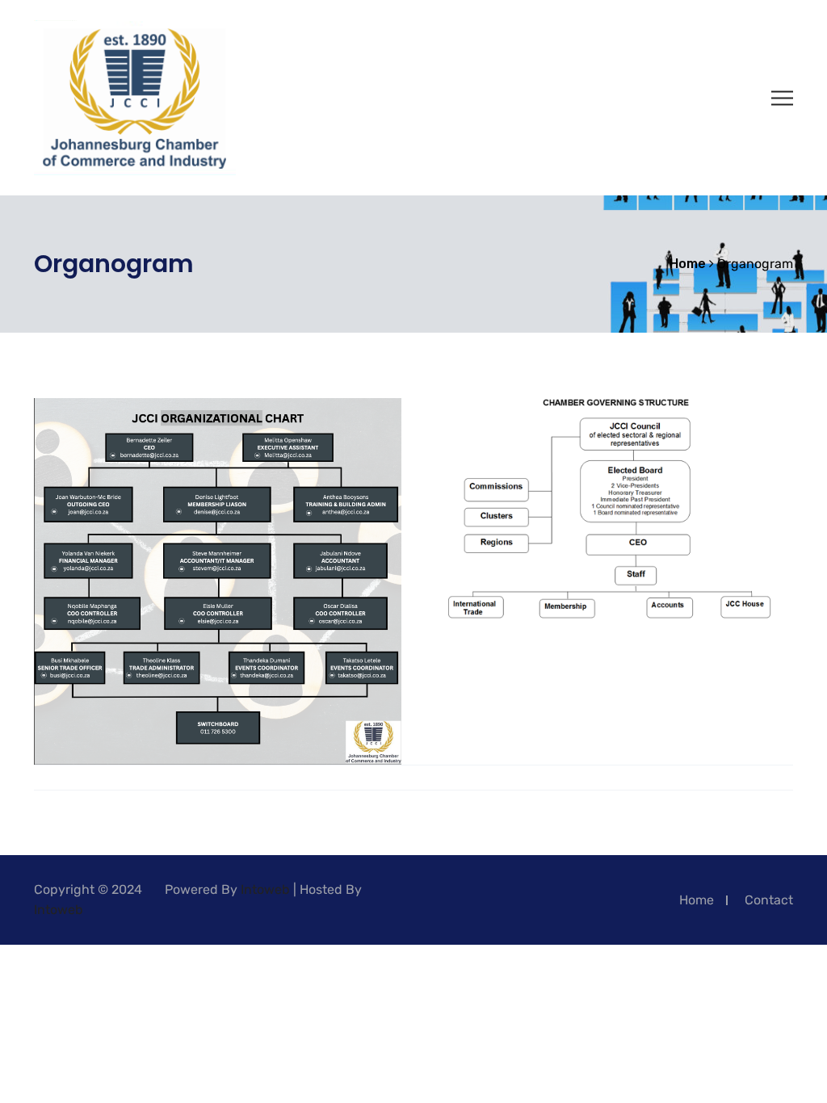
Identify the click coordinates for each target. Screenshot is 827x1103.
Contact (769, 900)
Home (696, 900)
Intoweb (265, 889)
